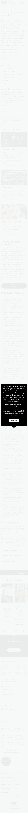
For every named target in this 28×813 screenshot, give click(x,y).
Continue (14, 420)
